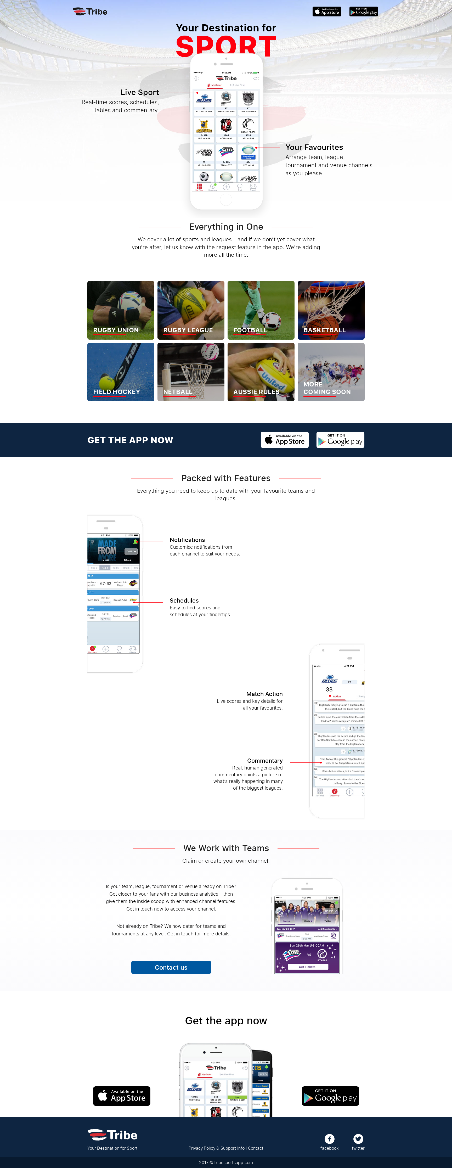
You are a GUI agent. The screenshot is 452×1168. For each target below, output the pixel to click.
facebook (329, 1148)
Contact (255, 1148)
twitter (358, 1148)
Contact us (171, 967)
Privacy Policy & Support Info (217, 1148)
